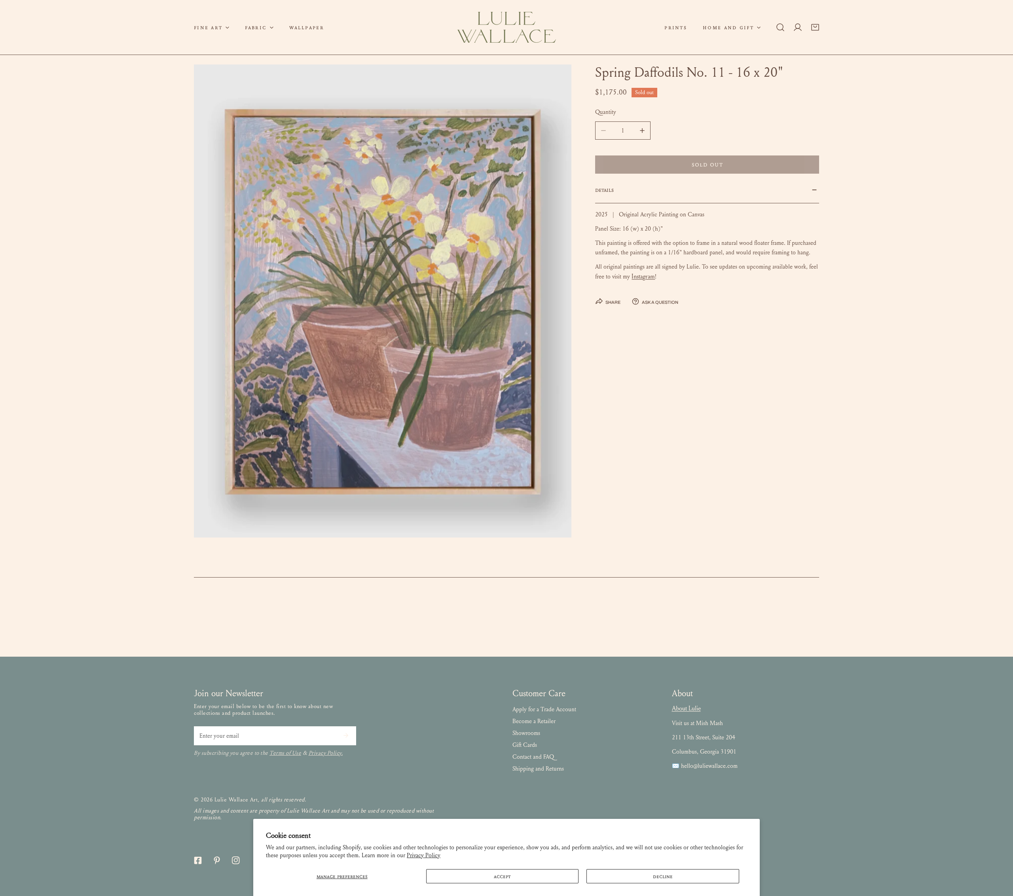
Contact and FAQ (533, 756)
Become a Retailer (534, 721)
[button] (211, 27)
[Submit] (345, 735)
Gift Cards (524, 744)
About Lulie (686, 708)
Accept (502, 876)
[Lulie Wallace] (506, 27)
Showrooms (526, 733)
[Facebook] (197, 860)
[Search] (780, 27)
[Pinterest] (216, 860)
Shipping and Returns (538, 768)
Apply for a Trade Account (544, 709)
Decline (663, 876)
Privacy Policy (423, 855)
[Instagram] (235, 860)
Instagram (643, 276)
